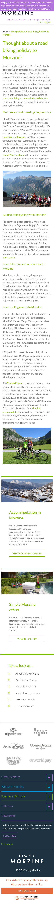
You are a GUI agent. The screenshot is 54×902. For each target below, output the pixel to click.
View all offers (27, 639)
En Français (7, 844)
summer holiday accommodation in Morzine (25, 98)
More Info (31, 9)
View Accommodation (27, 553)
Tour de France (14, 383)
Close (40, 9)
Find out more (27, 890)
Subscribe (9, 835)
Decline (47, 9)
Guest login (44, 22)
